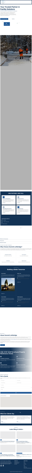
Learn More (2, 293)
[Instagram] (1, 465)
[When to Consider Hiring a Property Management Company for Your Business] (24, 435)
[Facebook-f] (3, 465)
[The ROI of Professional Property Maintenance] (8, 435)
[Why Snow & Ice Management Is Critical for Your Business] (24, 448)
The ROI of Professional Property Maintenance (7, 441)
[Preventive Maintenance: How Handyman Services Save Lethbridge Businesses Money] (8, 448)
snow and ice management (13, 339)
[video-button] (10, 19)
